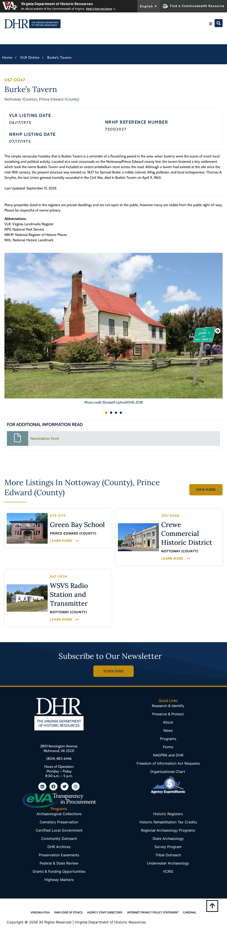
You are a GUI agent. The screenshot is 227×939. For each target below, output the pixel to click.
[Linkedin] (42, 786)
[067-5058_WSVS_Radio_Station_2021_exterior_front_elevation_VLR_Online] (27, 598)
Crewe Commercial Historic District (186, 533)
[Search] (219, 23)
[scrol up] (212, 906)
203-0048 (170, 516)
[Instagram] (76, 786)
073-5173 (58, 516)
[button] (211, 24)
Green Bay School (77, 524)
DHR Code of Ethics (68, 912)
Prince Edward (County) (59, 99)
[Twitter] (64, 786)
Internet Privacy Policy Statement (152, 912)
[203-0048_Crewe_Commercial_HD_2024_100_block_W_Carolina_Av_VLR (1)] (138, 537)
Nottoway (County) (20, 99)
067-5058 (58, 577)
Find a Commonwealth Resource (197, 6)
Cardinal (189, 912)
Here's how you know (99, 8)
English (148, 6)
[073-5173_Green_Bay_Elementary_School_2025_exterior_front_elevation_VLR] (27, 528)
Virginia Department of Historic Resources (57, 4)
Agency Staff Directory (105, 912)
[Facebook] (53, 786)
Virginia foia (40, 912)
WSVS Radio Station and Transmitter (69, 594)
